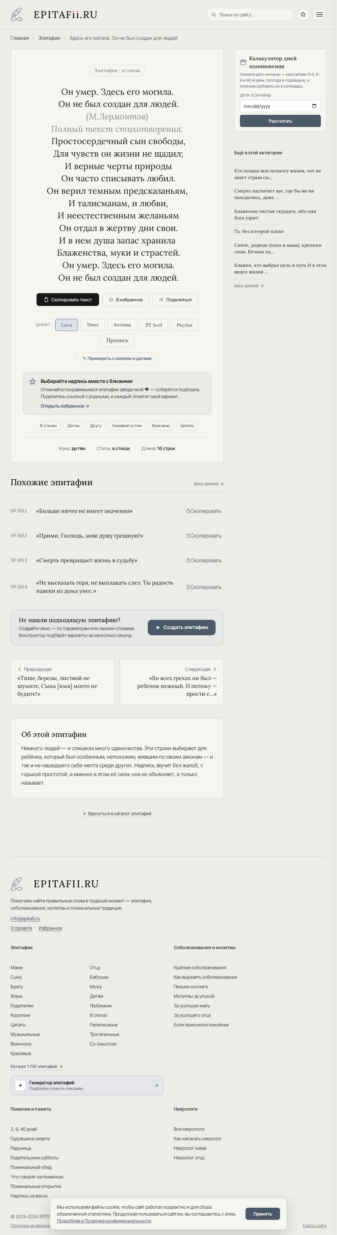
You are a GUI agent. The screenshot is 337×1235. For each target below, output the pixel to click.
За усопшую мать (192, 1005)
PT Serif (154, 324)
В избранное (129, 299)
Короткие (20, 1015)
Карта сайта (314, 1225)
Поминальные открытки (36, 1186)
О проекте (21, 928)
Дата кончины (256, 95)
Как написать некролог (198, 1138)
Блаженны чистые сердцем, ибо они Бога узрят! (275, 214)
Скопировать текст (71, 299)
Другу (95, 425)
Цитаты (187, 425)
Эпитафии (49, 38)
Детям (73, 425)
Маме (16, 967)
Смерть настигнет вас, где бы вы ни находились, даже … (274, 194)
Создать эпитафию (186, 627)
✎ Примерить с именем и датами (117, 358)
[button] (204, 511)
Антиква (122, 324)
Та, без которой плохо (259, 231)
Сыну (16, 977)
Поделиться (179, 299)
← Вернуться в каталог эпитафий (117, 813)
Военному (21, 1043)
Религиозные (103, 1024)
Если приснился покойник (201, 1024)
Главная (20, 38)
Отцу (95, 967)
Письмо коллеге (191, 986)
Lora (66, 325)
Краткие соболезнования (200, 967)
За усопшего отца (192, 1015)
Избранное (50, 928)
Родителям (22, 1005)
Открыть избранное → (65, 406)
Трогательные (104, 1034)
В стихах (48, 425)
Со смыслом (103, 1043)
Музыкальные (25, 1034)
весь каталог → (209, 483)
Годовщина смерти (30, 1138)
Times (93, 324)
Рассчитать (280, 121)
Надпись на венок (29, 1195)
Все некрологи (189, 1129)
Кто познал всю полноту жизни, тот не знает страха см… (277, 174)
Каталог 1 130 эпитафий (37, 1066)
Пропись (117, 340)
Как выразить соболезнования (205, 977)
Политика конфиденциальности (41, 1225)
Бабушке (99, 977)
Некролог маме (190, 1148)
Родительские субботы (35, 1157)
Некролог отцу (189, 1157)
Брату (17, 986)
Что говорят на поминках (37, 1176)
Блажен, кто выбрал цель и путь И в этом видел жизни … (280, 268)
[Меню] (319, 14)
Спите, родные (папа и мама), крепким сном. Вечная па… (278, 248)
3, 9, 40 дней (24, 1129)
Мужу (96, 986)
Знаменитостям (127, 425)
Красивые (21, 1053)
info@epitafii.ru (25, 918)
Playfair (185, 324)
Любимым (101, 1005)
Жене (16, 996)
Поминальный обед (31, 1167)
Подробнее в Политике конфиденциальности (104, 1220)
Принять (262, 1214)
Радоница (21, 1148)
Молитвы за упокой (194, 996)
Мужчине (160, 425)
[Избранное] (303, 14)
